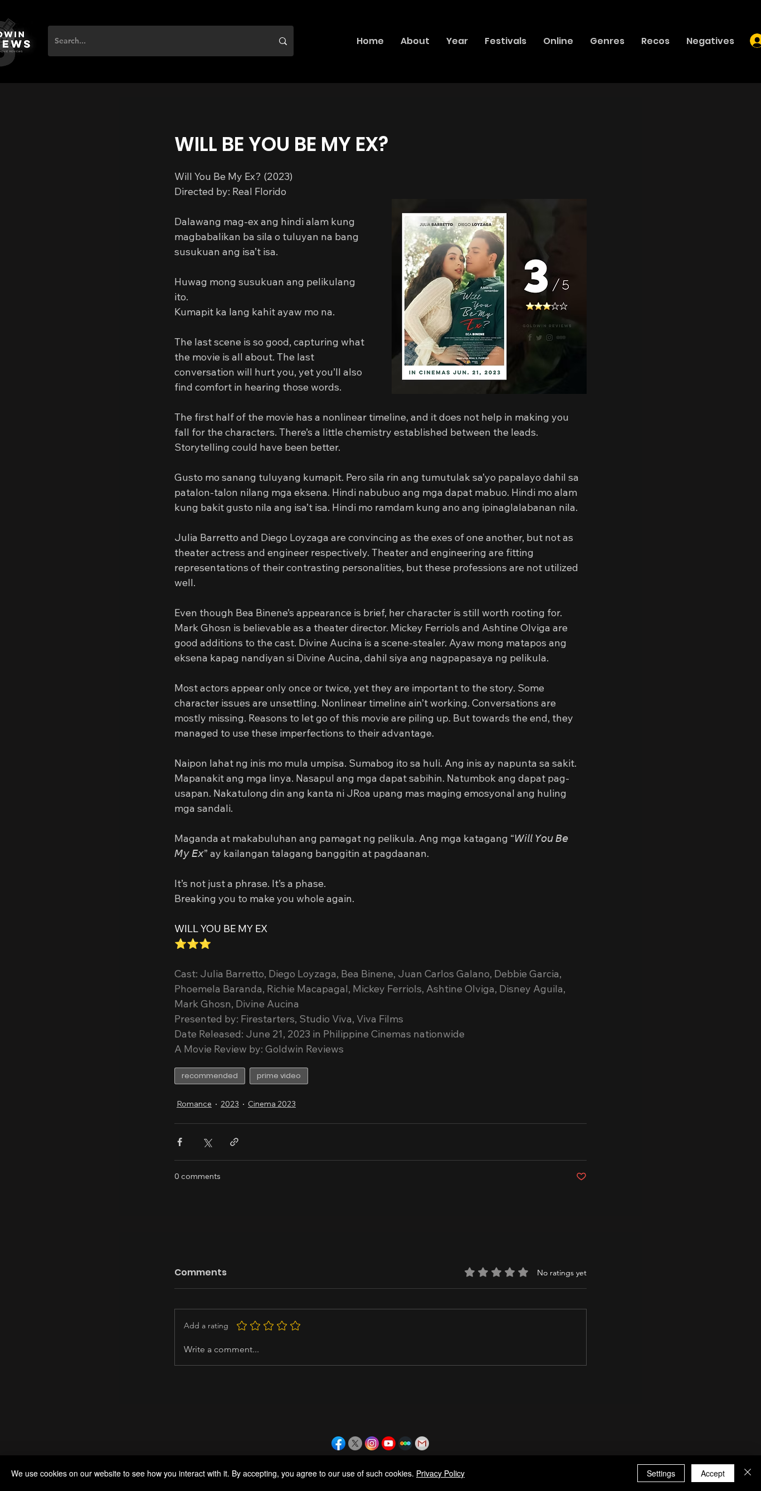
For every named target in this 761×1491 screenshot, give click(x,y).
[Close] (747, 1473)
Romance (194, 1104)
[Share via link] (234, 1142)
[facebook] (338, 1443)
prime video (279, 1075)
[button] (415, 40)
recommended (210, 1075)
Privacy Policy (440, 1473)
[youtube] (389, 1443)
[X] (355, 1443)
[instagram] (372, 1443)
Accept (713, 1473)
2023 (230, 1104)
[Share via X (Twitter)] (207, 1142)
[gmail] (422, 1443)
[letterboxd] (405, 1443)
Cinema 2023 (272, 1104)
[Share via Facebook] (179, 1142)
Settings (661, 1473)
